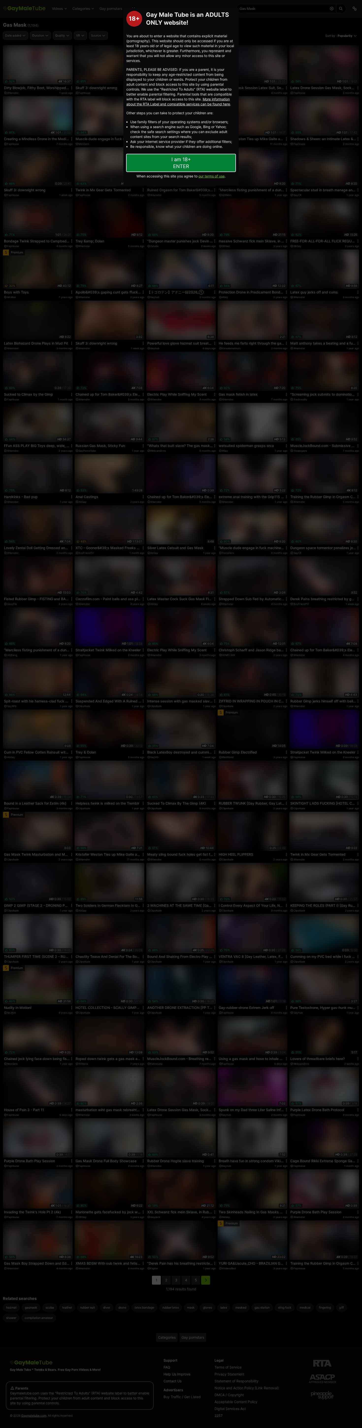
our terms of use (211, 176)
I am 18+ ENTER (181, 162)
